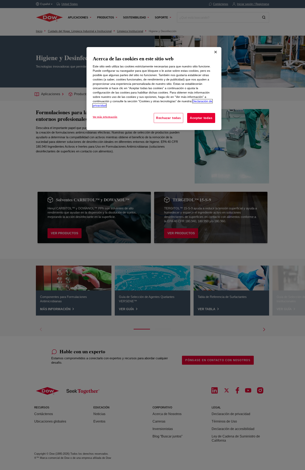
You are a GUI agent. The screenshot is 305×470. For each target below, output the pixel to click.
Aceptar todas (201, 118)
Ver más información (105, 117)
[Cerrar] (215, 52)
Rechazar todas (168, 118)
